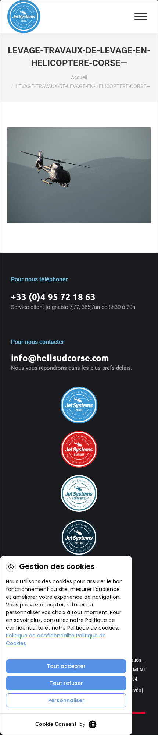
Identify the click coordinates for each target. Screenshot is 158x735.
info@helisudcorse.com (60, 357)
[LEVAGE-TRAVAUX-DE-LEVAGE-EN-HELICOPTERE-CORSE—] (79, 175)
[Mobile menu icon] (141, 16)
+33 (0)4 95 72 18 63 (53, 296)
